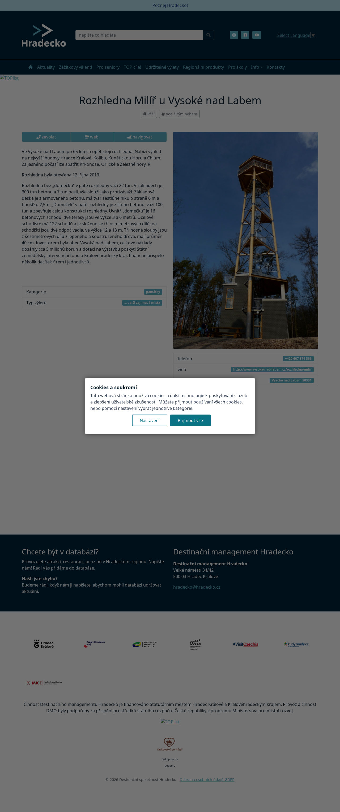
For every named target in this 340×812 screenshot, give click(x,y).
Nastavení (150, 420)
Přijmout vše (190, 420)
